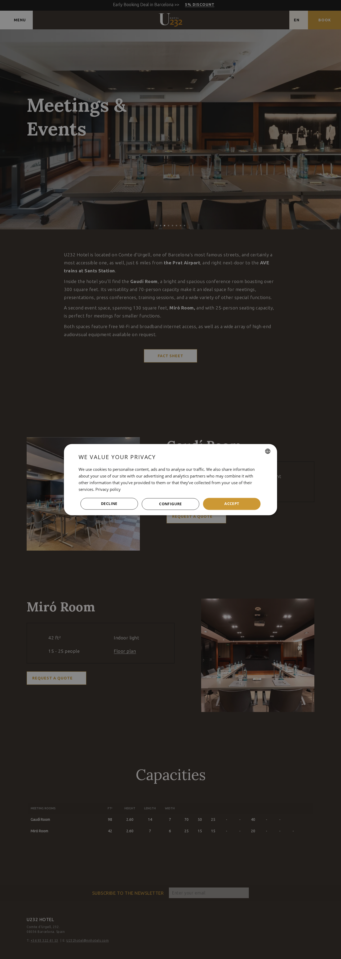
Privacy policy (108, 489)
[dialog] (170, 479)
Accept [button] (231, 503)
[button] (170, 504)
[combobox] (267, 451)
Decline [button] (109, 503)
